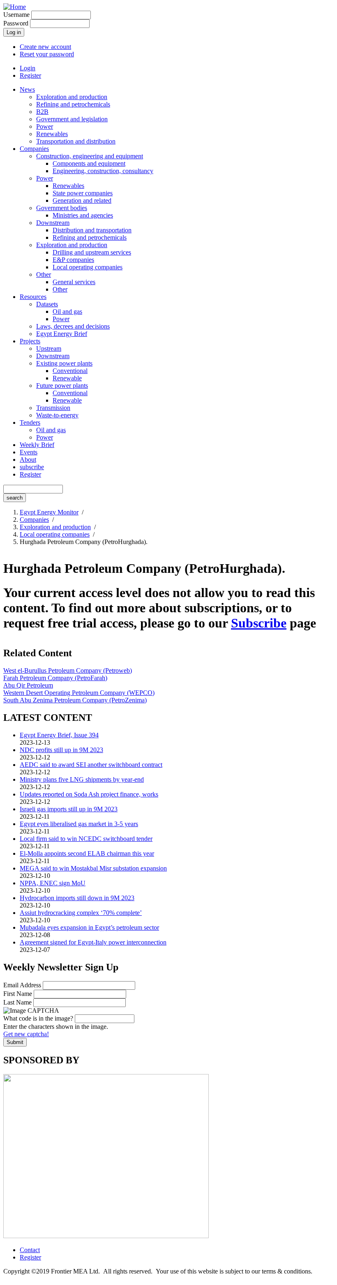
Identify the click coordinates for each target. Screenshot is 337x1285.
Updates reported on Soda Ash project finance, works (89, 794)
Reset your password (47, 54)
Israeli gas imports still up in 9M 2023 (69, 809)
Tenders (30, 422)
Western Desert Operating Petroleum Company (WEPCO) (79, 692)
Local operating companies (87, 267)
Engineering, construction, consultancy (103, 170)
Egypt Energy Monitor (49, 512)
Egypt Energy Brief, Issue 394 (59, 735)
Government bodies (61, 207)
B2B (42, 111)
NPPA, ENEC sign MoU (52, 883)
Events (28, 452)
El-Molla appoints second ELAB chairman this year (87, 853)
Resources (33, 296)
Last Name (17, 1002)
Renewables (52, 133)
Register (30, 75)
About (28, 459)
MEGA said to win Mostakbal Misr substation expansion (93, 868)
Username (16, 14)
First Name (17, 993)
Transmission (53, 407)
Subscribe (258, 623)
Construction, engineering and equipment (89, 156)
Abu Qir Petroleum (28, 685)
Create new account (45, 46)
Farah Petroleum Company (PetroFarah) (55, 677)
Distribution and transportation (92, 230)
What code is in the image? (38, 1018)
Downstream (52, 222)
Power (44, 126)
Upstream (48, 348)
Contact (30, 1249)
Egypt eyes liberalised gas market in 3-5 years (79, 823)
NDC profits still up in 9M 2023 (61, 749)
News (27, 89)
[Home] (14, 6)
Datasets (47, 304)
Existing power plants (64, 363)
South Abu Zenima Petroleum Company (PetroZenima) (75, 700)
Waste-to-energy (57, 415)
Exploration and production (71, 96)
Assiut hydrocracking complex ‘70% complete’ (81, 912)
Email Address (22, 985)
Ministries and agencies (83, 215)
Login (27, 68)
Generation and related (82, 200)
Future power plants (62, 385)
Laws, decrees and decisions (73, 326)
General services (74, 281)
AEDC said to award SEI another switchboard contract (91, 764)
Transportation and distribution (75, 141)
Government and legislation (72, 119)
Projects (30, 341)
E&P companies (73, 259)
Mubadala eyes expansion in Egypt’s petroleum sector (89, 927)
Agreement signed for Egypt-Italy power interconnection (93, 942)
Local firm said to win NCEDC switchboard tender (86, 838)
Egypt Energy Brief (61, 333)
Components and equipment (89, 163)
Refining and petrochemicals (73, 104)
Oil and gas (67, 311)
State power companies (83, 193)
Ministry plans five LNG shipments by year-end (82, 779)
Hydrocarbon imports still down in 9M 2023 (77, 897)
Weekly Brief (37, 444)
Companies (34, 148)
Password (15, 23)
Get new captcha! (26, 1033)
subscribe (32, 466)
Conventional (70, 370)
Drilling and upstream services (92, 252)
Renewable (67, 378)
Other (43, 274)
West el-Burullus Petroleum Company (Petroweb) (67, 670)
